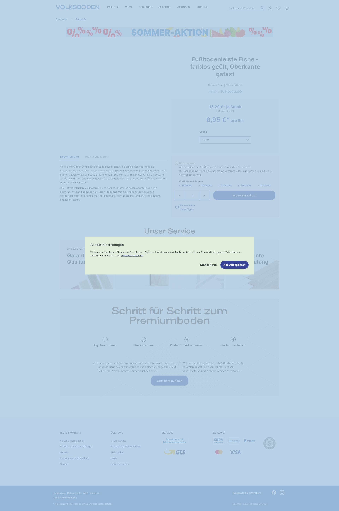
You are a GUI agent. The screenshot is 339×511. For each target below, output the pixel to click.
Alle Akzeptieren (234, 265)
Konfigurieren (208, 264)
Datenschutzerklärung (132, 255)
